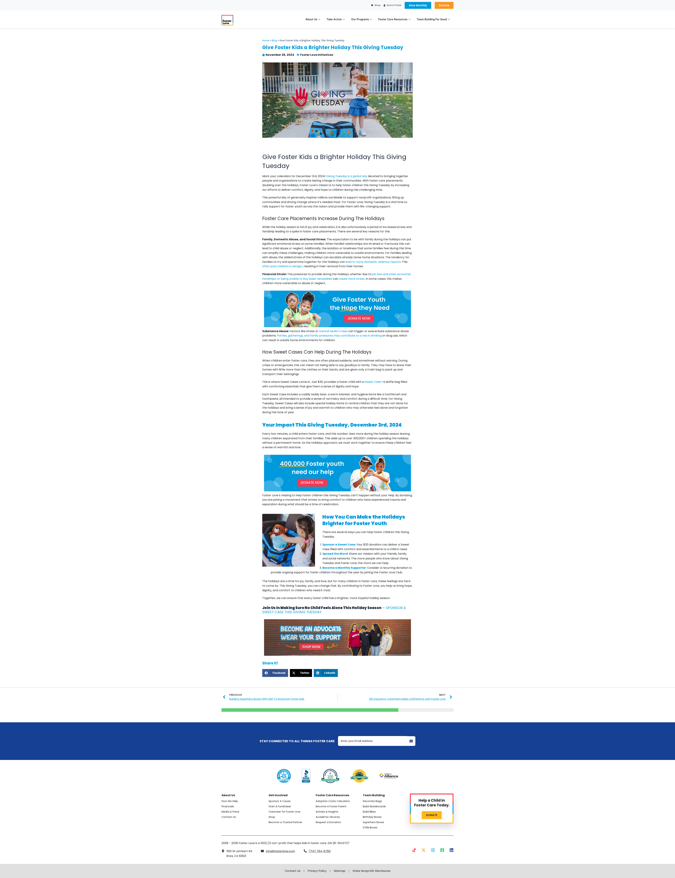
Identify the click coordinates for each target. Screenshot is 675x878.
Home (265, 40)
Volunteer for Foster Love (284, 811)
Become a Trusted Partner (285, 822)
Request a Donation (328, 822)
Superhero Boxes (373, 822)
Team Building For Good (432, 19)
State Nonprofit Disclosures (371, 871)
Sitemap (339, 871)
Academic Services (328, 817)
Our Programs (360, 19)
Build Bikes (369, 811)
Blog (274, 40)
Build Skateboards (374, 806)
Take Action (334, 19)
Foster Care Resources (392, 19)
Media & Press (230, 811)
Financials (227, 806)
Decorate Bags (372, 801)
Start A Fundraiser (280, 806)
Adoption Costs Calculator (333, 801)
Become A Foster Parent (331, 806)
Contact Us (228, 817)
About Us (311, 19)
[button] (275, 673)
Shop (272, 817)
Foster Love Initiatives (316, 55)
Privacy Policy (317, 871)
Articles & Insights (327, 811)
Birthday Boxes (372, 817)
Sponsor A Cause (280, 801)
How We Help (229, 801)
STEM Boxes (370, 827)
